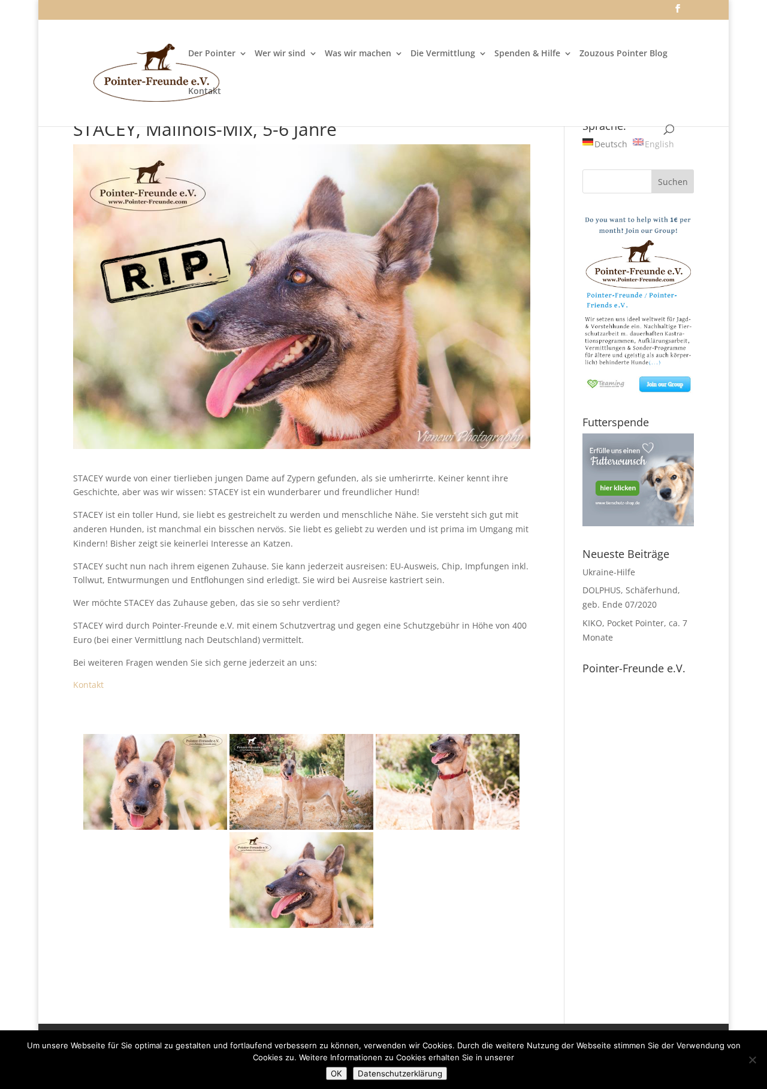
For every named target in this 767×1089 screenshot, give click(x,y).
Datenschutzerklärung (400, 1073)
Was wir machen (358, 54)
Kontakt (204, 91)
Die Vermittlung (442, 54)
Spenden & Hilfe (527, 54)
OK (336, 1073)
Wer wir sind (280, 54)
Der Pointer (211, 54)
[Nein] (752, 1060)
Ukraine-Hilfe (608, 572)
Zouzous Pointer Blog (623, 54)
